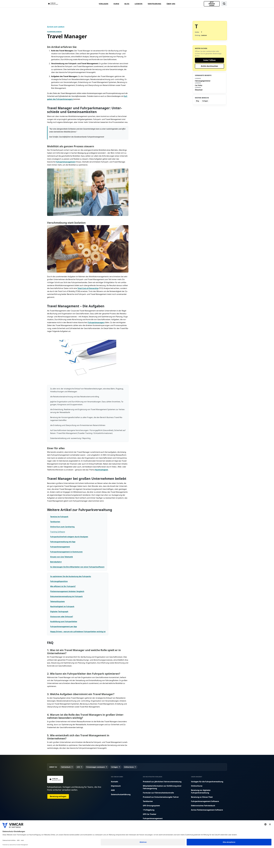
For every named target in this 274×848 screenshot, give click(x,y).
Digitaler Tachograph (59, 611)
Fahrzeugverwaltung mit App (62, 542)
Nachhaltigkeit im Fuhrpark (62, 606)
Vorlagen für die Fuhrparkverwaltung (207, 781)
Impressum (116, 786)
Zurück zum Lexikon (55, 27)
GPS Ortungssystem (151, 805)
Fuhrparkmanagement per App (63, 626)
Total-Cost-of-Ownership (87, 288)
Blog (126, 4)
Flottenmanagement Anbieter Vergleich (67, 591)
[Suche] (224, 3)
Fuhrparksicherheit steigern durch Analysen (69, 536)
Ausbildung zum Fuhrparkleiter (63, 621)
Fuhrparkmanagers (96, 322)
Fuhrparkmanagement (65, 162)
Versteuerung (154, 4)
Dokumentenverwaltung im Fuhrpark (66, 596)
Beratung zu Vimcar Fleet (202, 797)
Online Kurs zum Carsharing (62, 527)
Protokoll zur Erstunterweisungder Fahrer (161, 797)
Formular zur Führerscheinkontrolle (158, 793)
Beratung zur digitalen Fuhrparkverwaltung (201, 791)
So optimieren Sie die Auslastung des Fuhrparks (70, 576)
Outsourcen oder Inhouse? (61, 616)
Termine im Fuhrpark (59, 516)
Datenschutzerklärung (120, 794)
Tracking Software (57, 532)
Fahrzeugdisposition (59, 581)
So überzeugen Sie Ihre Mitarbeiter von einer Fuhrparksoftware (77, 567)
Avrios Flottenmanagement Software (207, 810)
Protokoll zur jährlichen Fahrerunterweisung (162, 781)
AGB (113, 790)
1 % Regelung (148, 810)
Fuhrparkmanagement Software (205, 801)
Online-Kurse (196, 786)
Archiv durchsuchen (209, 66)
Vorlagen (103, 4)
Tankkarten (55, 521)
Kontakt (114, 781)
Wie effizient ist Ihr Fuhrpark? (63, 586)
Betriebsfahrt (56, 562)
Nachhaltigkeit (101, 470)
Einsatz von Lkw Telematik (61, 557)
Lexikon (138, 4)
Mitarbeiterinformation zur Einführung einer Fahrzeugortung (162, 787)
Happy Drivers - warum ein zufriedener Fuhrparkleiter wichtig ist (78, 631)
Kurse (116, 4)
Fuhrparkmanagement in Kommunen (66, 552)
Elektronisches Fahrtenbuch (203, 805)
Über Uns (171, 4)
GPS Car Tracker (149, 814)
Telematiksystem (57, 601)
